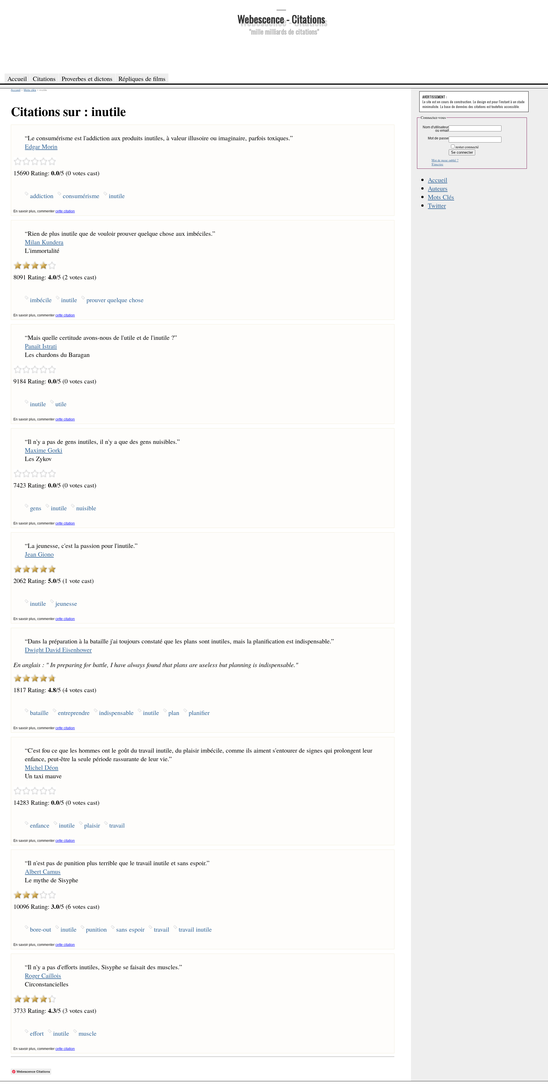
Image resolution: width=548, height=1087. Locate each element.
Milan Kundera (44, 241)
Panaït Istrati (41, 346)
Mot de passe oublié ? (445, 160)
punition (96, 929)
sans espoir (130, 929)
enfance (39, 825)
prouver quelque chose (115, 299)
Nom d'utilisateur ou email (436, 128)
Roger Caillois (43, 975)
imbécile (41, 299)
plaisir (92, 825)
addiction (41, 195)
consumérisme (81, 195)
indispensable (116, 712)
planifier (199, 712)
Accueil (437, 179)
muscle (87, 1033)
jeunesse (66, 603)
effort (37, 1033)
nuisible (86, 507)
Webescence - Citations (281, 18)
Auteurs (438, 188)
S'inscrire (437, 164)
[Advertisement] (281, 53)
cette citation (65, 211)
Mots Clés (441, 196)
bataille (39, 712)
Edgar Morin (41, 146)
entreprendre (74, 712)
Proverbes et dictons (87, 78)
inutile (117, 195)
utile (61, 403)
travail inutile (195, 929)
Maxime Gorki (43, 450)
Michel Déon (41, 767)
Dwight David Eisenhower (58, 649)
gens (35, 507)
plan (173, 712)
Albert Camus (43, 871)
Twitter (437, 205)
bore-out (40, 929)
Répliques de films (142, 78)
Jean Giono (39, 554)
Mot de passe (438, 138)
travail (117, 825)
